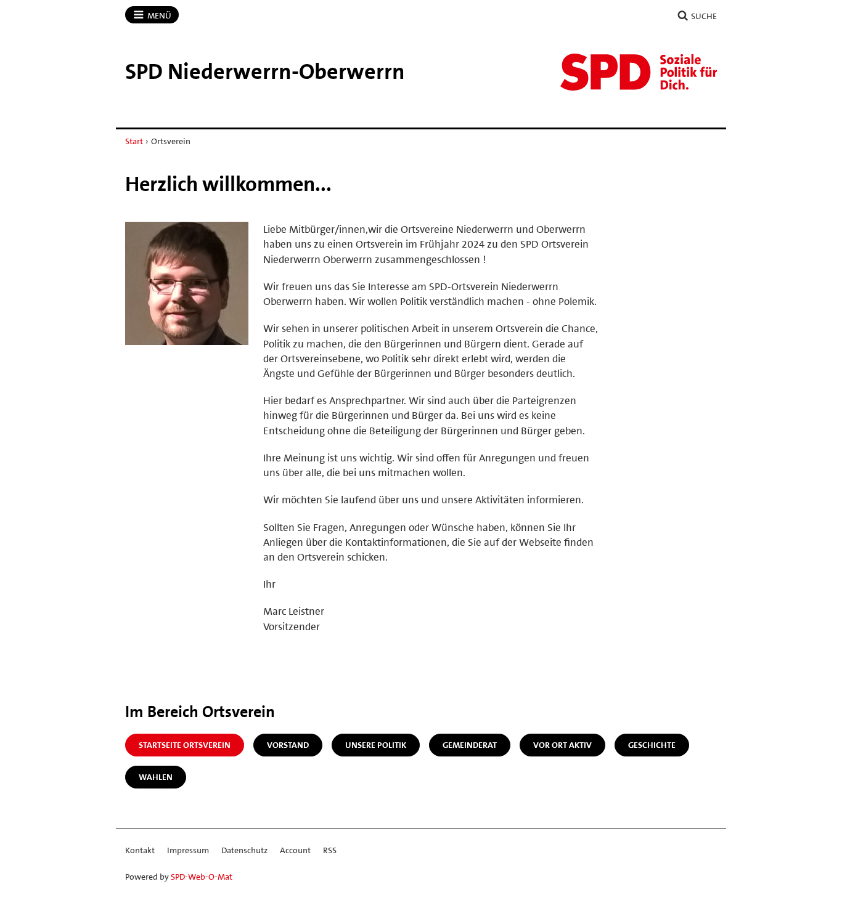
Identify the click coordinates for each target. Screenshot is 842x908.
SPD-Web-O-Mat (201, 876)
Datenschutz (244, 850)
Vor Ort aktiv (562, 744)
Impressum (188, 850)
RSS (330, 850)
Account (295, 850)
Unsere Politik (375, 744)
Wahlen (156, 776)
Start (134, 141)
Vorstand (288, 744)
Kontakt (140, 850)
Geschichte (652, 744)
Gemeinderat (470, 744)
